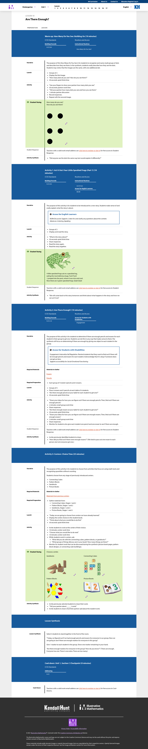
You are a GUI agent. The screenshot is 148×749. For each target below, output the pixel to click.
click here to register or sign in (89, 150)
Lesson (44, 28)
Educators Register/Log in (129, 2)
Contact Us (114, 2)
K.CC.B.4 (49, 47)
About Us (104, 2)
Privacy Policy (65, 729)
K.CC (48, 674)
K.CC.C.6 (49, 321)
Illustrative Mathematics (38, 733)
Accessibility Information (79, 729)
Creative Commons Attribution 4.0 (71, 733)
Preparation (32, 28)
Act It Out (80, 186)
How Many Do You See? (84, 49)
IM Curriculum (93, 2)
